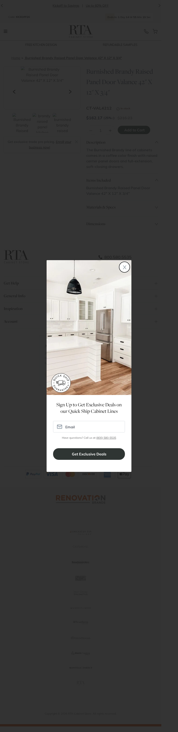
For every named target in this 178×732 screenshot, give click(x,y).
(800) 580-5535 (106, 437)
